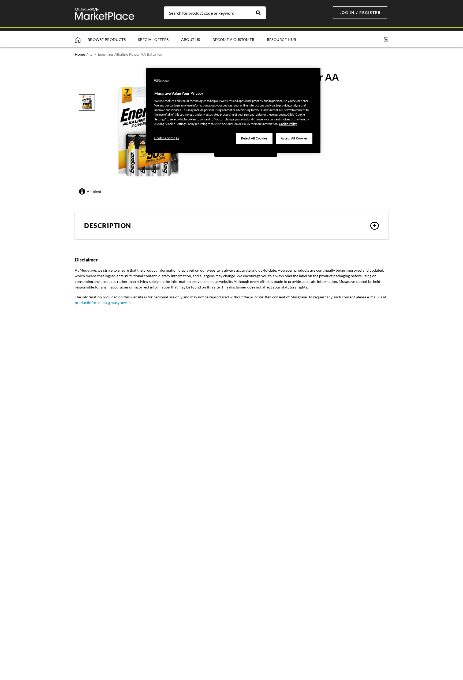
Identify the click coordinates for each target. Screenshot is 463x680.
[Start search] (261, 12)
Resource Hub (281, 39)
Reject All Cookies (254, 138)
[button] (231, 225)
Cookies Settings (166, 138)
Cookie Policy (288, 124)
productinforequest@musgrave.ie (102, 302)
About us (190, 39)
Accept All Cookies (294, 138)
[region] (233, 110)
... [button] (90, 54)
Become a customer (233, 39)
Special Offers (153, 39)
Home (80, 54)
